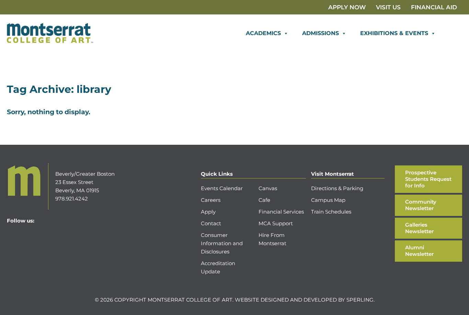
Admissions (320, 33)
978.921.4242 (71, 198)
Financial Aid (434, 7)
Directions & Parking (337, 188)
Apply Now (347, 7)
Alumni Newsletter (419, 250)
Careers (210, 200)
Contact (211, 223)
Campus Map (328, 200)
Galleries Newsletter (419, 228)
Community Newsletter (420, 204)
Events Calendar (222, 188)
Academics (263, 33)
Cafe (264, 200)
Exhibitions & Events (394, 33)
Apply (208, 211)
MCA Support (276, 223)
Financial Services (281, 211)
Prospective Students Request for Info (428, 179)
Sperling (360, 299)
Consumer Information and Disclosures (222, 243)
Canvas (268, 188)
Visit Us (388, 7)
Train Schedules (331, 211)
